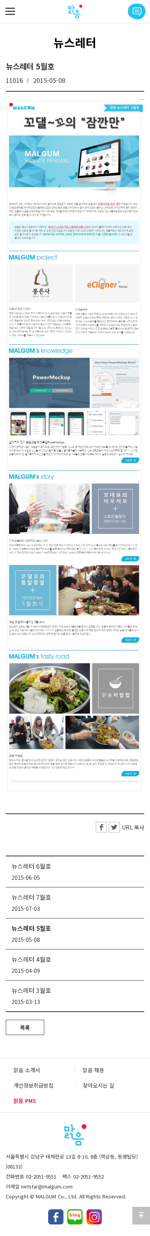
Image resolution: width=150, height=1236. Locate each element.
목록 (25, 1027)
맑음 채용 (93, 1070)
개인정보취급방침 (33, 1085)
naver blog (75, 1216)
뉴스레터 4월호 (31, 959)
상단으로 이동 (141, 1215)
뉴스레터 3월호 (31, 990)
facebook (55, 1216)
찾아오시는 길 (98, 1085)
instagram (94, 1216)
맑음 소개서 (26, 1070)
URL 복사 (133, 827)
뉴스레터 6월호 (31, 866)
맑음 (75, 11)
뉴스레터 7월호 (31, 897)
